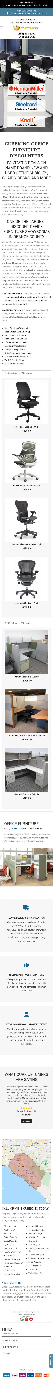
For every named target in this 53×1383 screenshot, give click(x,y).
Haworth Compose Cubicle (26, 794)
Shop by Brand (10, 1347)
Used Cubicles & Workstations (18, 328)
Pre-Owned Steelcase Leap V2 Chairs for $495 (26, 5)
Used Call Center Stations (16, 338)
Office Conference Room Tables (18, 353)
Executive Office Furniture (16, 345)
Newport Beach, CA (37, 1237)
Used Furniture (11, 1333)
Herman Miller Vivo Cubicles (26, 676)
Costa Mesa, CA (10, 1241)
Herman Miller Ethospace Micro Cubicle (26, 735)
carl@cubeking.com (29, 1314)
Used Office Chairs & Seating (17, 331)
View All (26, 1121)
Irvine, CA (8, 1266)
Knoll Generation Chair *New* (26, 485)
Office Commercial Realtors (17, 342)
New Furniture (10, 1340)
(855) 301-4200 (26, 33)
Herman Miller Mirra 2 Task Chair (26, 544)
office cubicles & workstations (21, 297)
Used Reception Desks (14, 363)
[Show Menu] (2, 28)
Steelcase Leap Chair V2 (26, 426)
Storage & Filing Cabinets (15, 349)
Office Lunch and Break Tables (18, 356)
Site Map (7, 1353)
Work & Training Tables (15, 360)
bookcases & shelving (17, 300)
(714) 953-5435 (26, 36)
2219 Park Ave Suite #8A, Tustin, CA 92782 (27, 13)
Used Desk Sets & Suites (15, 335)
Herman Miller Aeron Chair (26, 603)
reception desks (21, 304)
